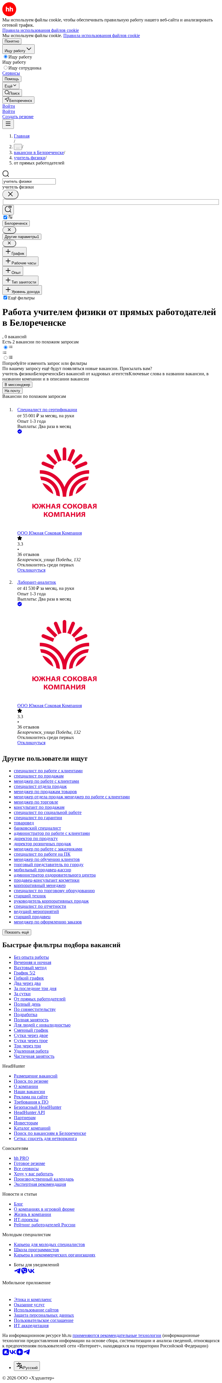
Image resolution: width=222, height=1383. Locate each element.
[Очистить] (10, 194)
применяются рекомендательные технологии (117, 1335)
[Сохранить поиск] (8, 210)
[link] (12, 92)
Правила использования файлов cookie (101, 35)
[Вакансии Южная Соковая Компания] (116, 482)
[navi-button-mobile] (8, 124)
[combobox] (29, 181)
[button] (8, 106)
